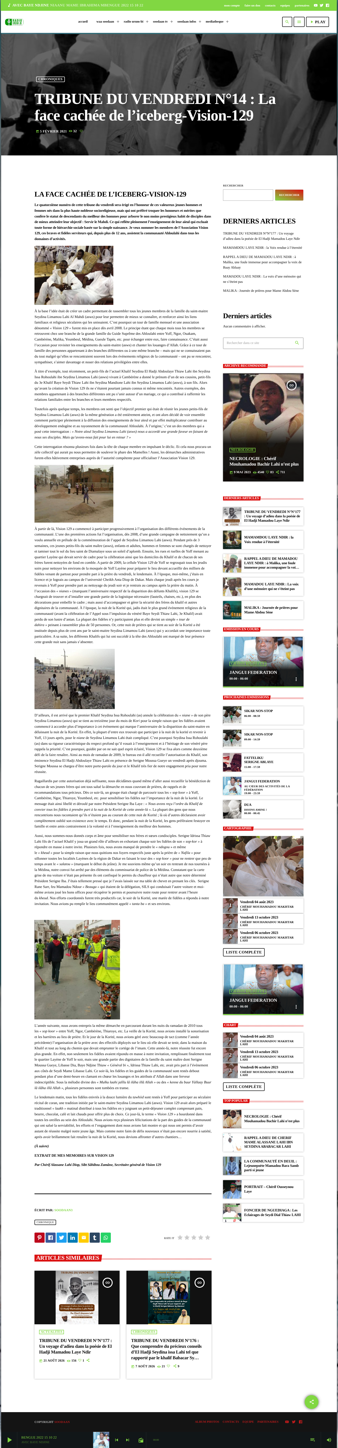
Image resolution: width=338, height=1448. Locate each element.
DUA (248, 805)
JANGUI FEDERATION (253, 672)
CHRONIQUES (50, 79)
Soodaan (62, 1422)
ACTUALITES (51, 1332)
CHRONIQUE (45, 1222)
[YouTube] (316, 5)
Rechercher (233, 185)
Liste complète (244, 952)
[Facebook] (327, 5)
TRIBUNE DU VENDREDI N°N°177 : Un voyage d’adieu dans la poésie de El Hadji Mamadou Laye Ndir (75, 1346)
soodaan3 (63, 1210)
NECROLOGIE (242, 450)
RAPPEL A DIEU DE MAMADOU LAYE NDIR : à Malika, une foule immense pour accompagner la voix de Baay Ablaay (262, 262)
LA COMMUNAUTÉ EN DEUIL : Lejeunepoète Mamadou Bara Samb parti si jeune (271, 1165)
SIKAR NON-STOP (258, 711)
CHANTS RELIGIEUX (248, 664)
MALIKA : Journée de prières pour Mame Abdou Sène (261, 291)
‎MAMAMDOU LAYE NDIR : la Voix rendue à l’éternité (262, 248)
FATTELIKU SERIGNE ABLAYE (258, 760)
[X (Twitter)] (322, 5)
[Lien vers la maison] (14, 22)
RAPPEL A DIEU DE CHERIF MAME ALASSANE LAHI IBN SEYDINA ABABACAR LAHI (268, 1142)
